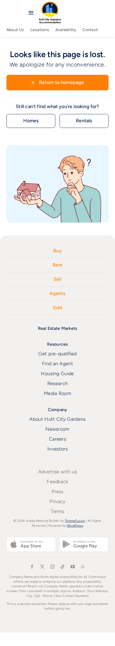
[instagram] (52, 566)
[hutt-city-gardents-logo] (50, 4)
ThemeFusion (75, 521)
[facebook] (32, 566)
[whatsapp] (83, 566)
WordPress (75, 525)
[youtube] (72, 566)
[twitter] (42, 566)
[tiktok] (62, 566)
